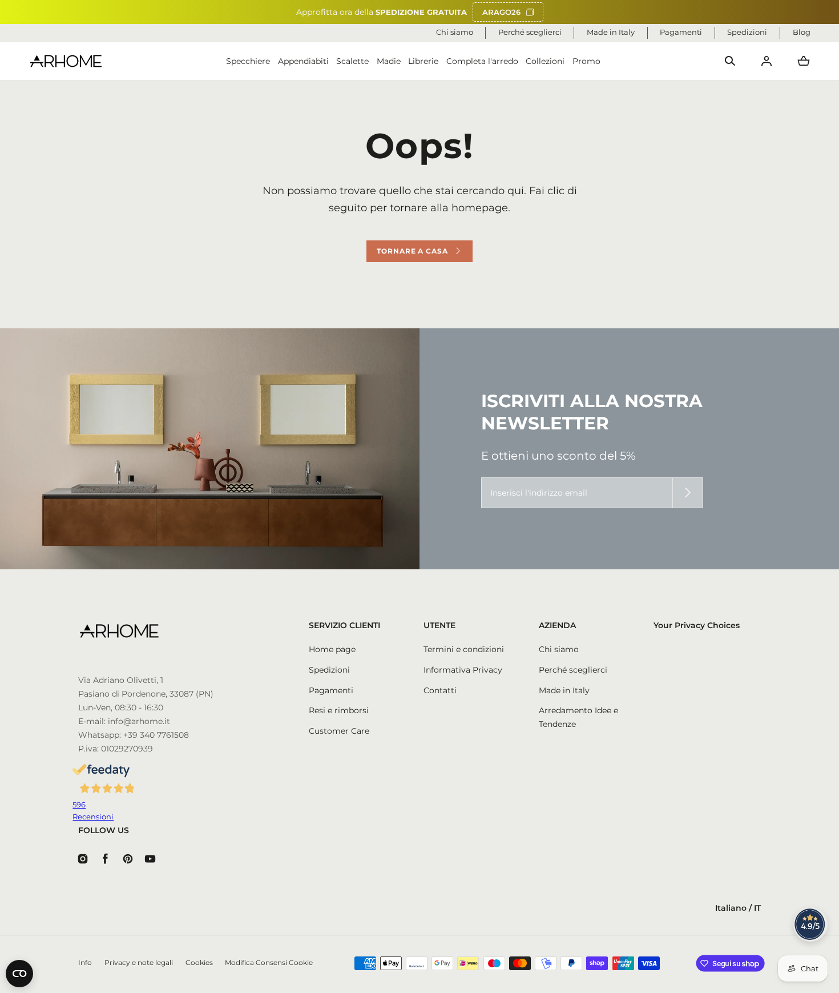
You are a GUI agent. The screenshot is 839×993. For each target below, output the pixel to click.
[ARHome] (66, 61)
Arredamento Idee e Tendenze (578, 717)
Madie (389, 61)
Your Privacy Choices (697, 625)
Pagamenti (331, 690)
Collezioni (545, 61)
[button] (730, 61)
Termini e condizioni (463, 649)
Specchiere (248, 61)
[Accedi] (766, 61)
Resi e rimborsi (339, 710)
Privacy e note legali (138, 963)
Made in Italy (564, 690)
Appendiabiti (303, 61)
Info (85, 963)
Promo (586, 61)
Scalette (352, 61)
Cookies (199, 963)
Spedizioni (329, 670)
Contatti (440, 690)
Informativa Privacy (462, 670)
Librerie (423, 61)
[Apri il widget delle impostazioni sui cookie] (19, 973)
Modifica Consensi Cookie (269, 963)
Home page (332, 649)
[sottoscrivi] (687, 492)
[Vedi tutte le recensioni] (810, 924)
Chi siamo (559, 649)
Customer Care (339, 731)
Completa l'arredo (482, 61)
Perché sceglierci (573, 670)
